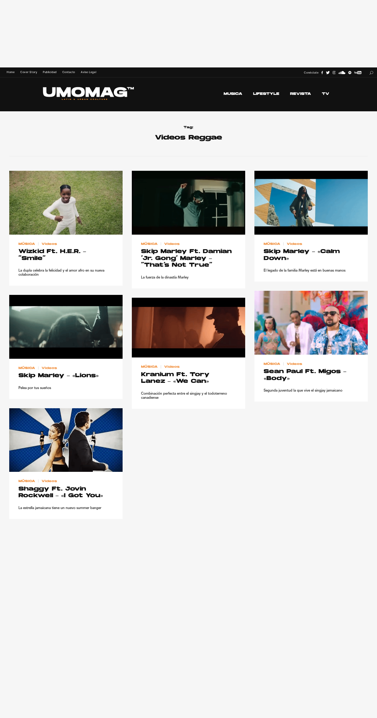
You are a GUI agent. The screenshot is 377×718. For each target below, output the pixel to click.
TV (325, 94)
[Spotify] (349, 72)
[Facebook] (322, 72)
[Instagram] (334, 72)
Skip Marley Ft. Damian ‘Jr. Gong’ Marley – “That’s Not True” (186, 258)
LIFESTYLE (266, 94)
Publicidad (49, 72)
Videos (49, 243)
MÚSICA (26, 243)
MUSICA (233, 94)
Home (11, 72)
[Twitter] (328, 72)
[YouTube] (357, 72)
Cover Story (28, 72)
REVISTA (300, 94)
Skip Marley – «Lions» (58, 376)
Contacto (68, 72)
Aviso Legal (88, 72)
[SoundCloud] (341, 72)
